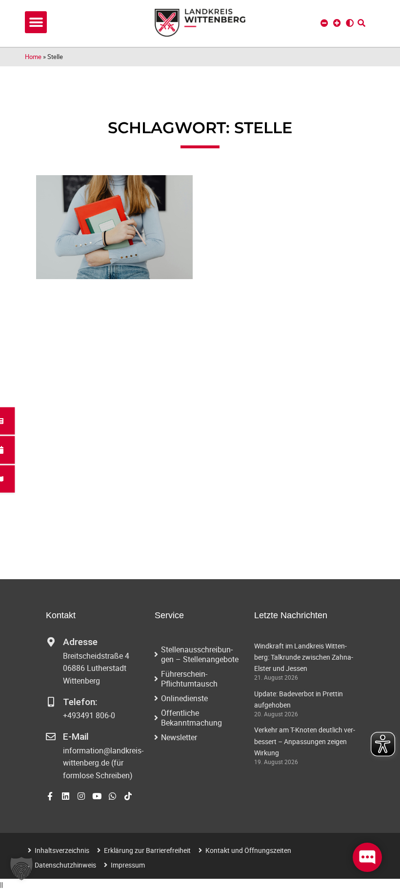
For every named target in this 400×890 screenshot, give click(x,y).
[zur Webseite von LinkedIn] (65, 796)
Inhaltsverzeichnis (62, 850)
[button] (36, 22)
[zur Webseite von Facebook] (50, 796)
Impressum (128, 865)
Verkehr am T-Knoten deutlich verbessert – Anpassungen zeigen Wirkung (304, 741)
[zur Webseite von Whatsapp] (112, 796)
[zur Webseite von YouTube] (97, 796)
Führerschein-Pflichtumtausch (189, 678)
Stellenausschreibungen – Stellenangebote (200, 654)
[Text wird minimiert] (324, 23)
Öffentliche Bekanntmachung (191, 718)
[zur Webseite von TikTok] (128, 796)
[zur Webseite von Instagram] (81, 796)
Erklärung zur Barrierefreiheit (147, 850)
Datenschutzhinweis (65, 865)
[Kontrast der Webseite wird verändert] (350, 23)
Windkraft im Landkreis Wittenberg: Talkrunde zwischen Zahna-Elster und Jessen (303, 657)
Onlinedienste (184, 698)
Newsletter (179, 737)
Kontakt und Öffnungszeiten (248, 850)
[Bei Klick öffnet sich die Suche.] (361, 23)
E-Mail (76, 736)
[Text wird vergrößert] (337, 23)
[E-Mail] (51, 737)
